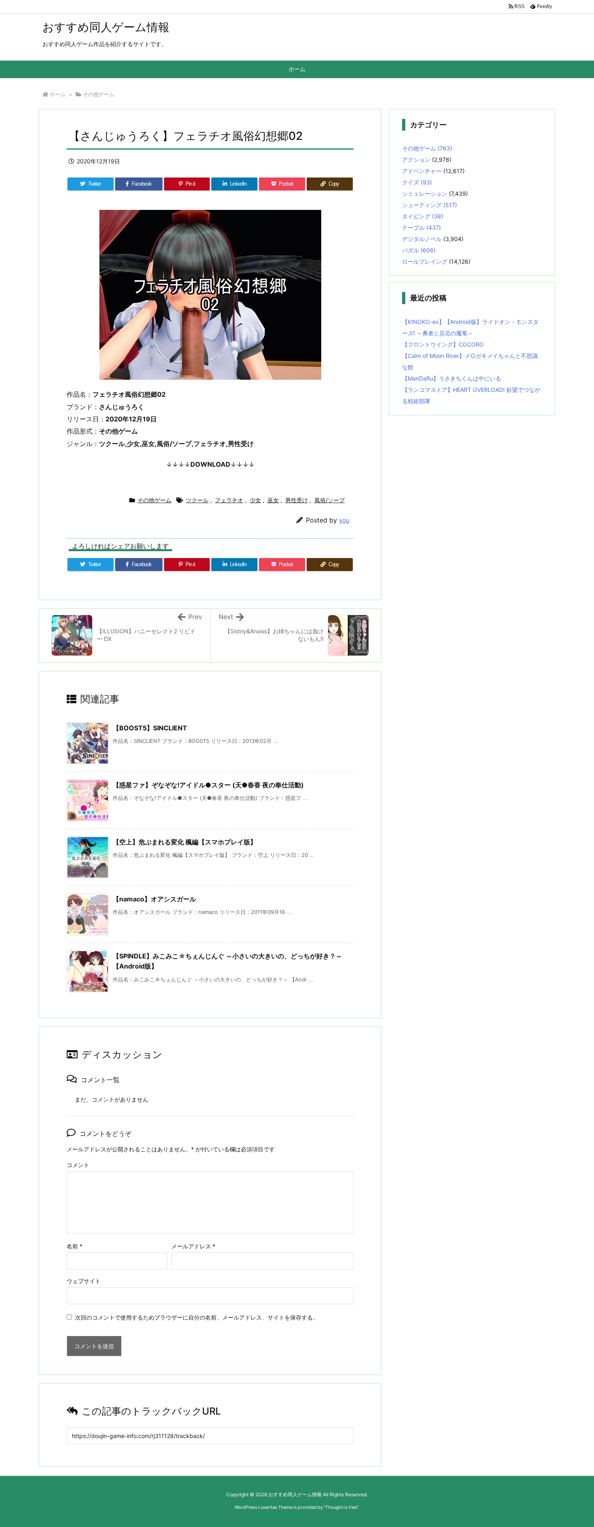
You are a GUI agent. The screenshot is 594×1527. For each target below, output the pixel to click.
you (344, 520)
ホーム (57, 94)
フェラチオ (229, 500)
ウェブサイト (84, 1280)
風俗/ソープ (329, 500)
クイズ (417, 182)
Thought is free (341, 1507)
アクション (416, 159)
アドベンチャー (422, 170)
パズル (419, 250)
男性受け (296, 500)
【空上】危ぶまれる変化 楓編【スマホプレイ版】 (185, 842)
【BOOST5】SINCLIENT (150, 728)
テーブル (421, 227)
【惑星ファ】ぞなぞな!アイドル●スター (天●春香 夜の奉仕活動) (208, 785)
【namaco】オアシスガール (154, 899)
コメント (78, 1164)
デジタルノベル (422, 238)
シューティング (429, 204)
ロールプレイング (424, 261)
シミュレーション (424, 193)
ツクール (197, 500)
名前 (74, 1246)
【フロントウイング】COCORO (443, 344)
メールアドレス (193, 1246)
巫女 (273, 500)
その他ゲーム (98, 94)
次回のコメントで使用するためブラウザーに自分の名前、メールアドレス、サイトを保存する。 (196, 1317)
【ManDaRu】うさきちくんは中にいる (451, 378)
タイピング (422, 216)
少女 (255, 500)
